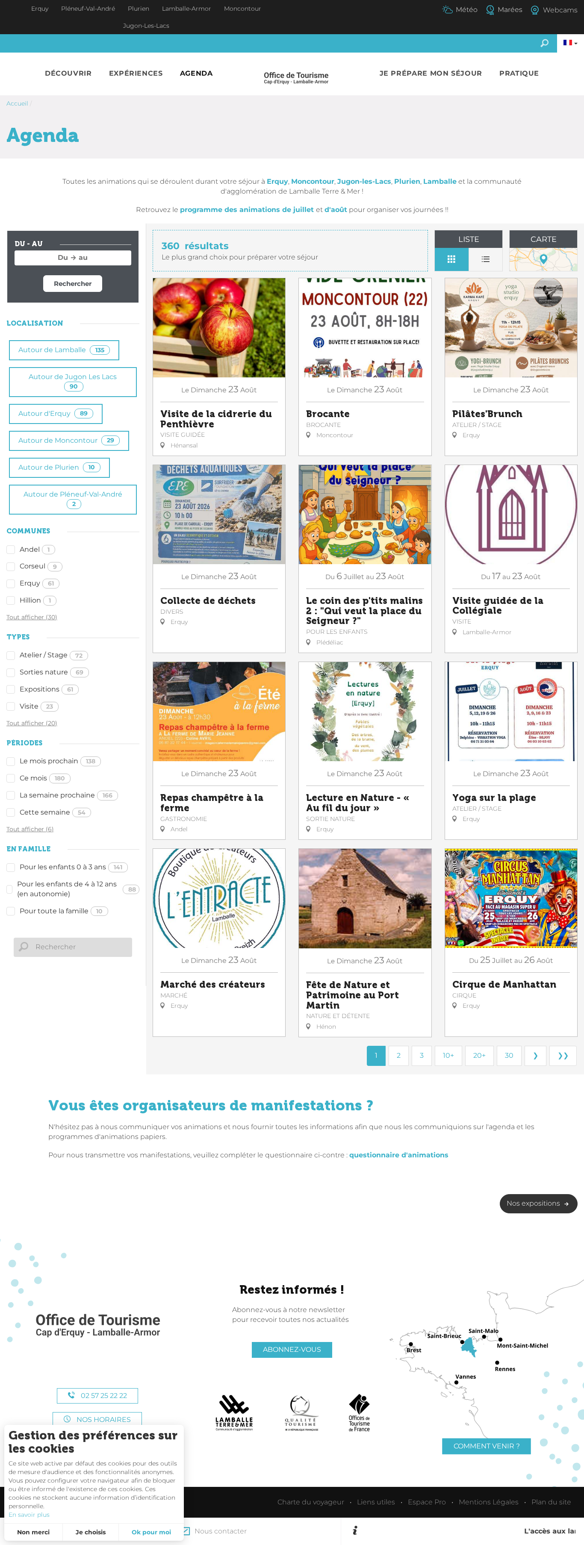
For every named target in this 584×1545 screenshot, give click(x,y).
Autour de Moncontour (66, 440)
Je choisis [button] (91, 1532)
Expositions (46, 689)
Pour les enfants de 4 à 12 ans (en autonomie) (76, 889)
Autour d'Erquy (53, 413)
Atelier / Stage (51, 655)
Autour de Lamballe (61, 350)
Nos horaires (103, 1420)
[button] (68, 74)
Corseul (38, 566)
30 (509, 1055)
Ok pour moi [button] (151, 1532)
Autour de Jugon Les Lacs (73, 381)
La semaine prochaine (66, 795)
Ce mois (42, 778)
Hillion (35, 600)
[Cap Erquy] (97, 1326)
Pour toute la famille (61, 911)
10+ (448, 1055)
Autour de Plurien (56, 467)
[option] (467, 1531)
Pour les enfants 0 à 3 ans (71, 867)
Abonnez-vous (292, 1349)
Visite (36, 706)
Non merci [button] (33, 1532)
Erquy (37, 583)
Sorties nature (51, 672)
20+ (479, 1055)
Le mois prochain (57, 761)
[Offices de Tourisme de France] (359, 1413)
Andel (35, 549)
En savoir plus (29, 1515)
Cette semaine (53, 812)
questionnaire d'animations (398, 1155)
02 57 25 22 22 (103, 1396)
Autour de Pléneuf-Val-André (73, 499)
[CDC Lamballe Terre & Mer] (234, 1413)
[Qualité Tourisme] (302, 1413)
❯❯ (563, 1055)
